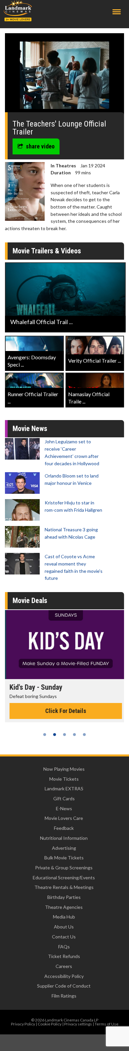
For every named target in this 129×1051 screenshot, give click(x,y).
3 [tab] (64, 734)
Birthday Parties (64, 897)
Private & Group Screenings (64, 867)
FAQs (64, 946)
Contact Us (64, 936)
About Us (64, 926)
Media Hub (64, 917)
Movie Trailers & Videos (47, 251)
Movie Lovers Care (64, 818)
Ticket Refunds (64, 956)
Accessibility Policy (64, 976)
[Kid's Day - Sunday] (64, 644)
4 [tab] (74, 734)
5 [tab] (84, 734)
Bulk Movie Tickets (64, 857)
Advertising (64, 848)
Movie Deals (30, 600)
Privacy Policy (23, 1023)
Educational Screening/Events (64, 877)
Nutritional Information (64, 838)
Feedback (64, 828)
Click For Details (64, 710)
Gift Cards (64, 798)
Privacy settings (78, 1023)
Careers (64, 966)
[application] (64, 75)
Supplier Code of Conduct (64, 986)
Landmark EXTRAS (64, 788)
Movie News (30, 428)
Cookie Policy (50, 1023)
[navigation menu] (116, 12)
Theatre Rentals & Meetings (64, 887)
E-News (64, 808)
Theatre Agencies (64, 907)
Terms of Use (106, 1023)
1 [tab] (44, 734)
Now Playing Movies (64, 769)
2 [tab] (54, 734)
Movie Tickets (64, 779)
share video (40, 146)
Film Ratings (64, 996)
